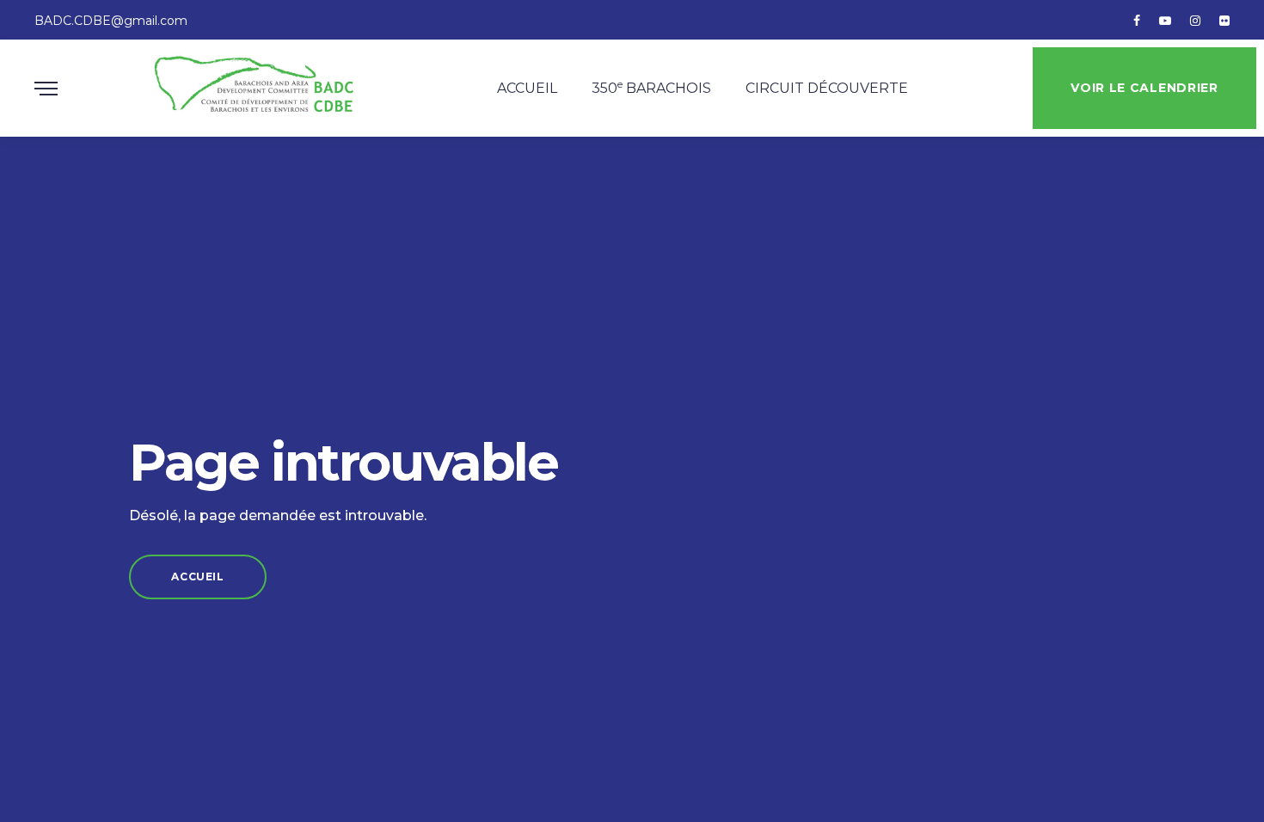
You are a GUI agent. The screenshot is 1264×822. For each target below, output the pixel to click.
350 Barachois (651, 86)
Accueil (527, 88)
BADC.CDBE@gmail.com (110, 20)
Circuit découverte (827, 88)
